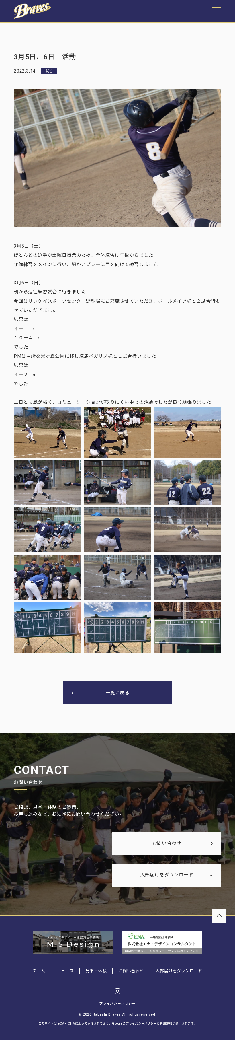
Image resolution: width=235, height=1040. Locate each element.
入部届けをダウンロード (166, 875)
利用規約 (166, 1023)
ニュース (65, 971)
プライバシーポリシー (117, 1004)
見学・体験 (96, 971)
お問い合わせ (166, 843)
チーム (39, 971)
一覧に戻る (117, 692)
